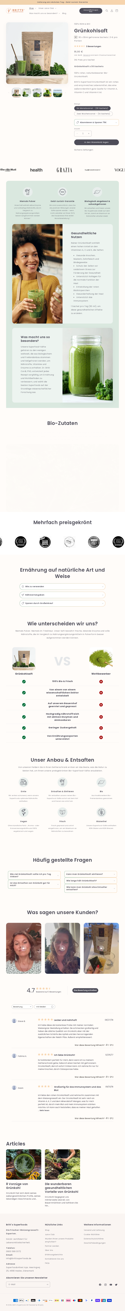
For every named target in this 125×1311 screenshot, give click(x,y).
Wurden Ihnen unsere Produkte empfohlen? (59, 1240)
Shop (47, 1230)
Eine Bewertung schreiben (85, 990)
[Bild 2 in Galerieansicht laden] (26, 92)
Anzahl (77, 129)
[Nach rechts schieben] (65, 92)
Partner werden (52, 1246)
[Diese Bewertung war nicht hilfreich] (111, 1045)
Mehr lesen (44, 1110)
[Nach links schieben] (8, 92)
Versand (86, 55)
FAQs (47, 1263)
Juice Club (50, 1234)
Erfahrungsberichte (54, 1254)
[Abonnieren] (47, 1284)
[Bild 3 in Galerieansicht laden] (37, 92)
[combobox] (22, 1007)
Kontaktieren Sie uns (54, 1259)
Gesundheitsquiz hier (90, 10)
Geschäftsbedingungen (95, 1243)
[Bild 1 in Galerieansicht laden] (16, 92)
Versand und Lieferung (94, 1230)
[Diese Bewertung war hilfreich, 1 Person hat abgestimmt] (107, 1045)
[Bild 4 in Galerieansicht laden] (47, 92)
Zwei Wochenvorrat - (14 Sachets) (93, 114)
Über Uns (49, 1250)
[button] (32, 8)
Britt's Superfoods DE (20, 1305)
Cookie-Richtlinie (91, 1234)
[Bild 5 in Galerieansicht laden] (57, 92)
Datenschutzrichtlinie (94, 1239)
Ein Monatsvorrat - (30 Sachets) (92, 108)
